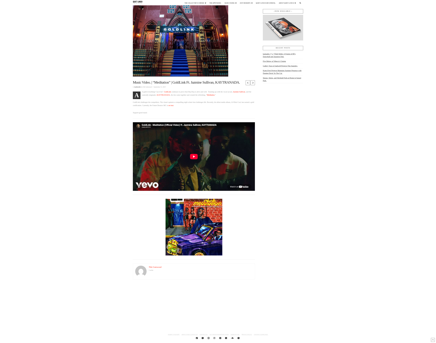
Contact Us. (204, 334)
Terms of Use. (235, 334)
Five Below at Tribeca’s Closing (274, 61)
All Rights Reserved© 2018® (219, 334)
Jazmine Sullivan (239, 92)
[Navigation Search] (300, 2)
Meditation (211, 95)
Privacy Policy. (247, 334)
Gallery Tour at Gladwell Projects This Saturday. (280, 66)
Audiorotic (137, 87)
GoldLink (167, 92)
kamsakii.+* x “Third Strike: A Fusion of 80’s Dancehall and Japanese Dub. (279, 55)
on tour (170, 105)
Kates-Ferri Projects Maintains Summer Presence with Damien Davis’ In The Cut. (282, 72)
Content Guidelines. (261, 334)
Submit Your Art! (174, 334)
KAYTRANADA (163, 95)
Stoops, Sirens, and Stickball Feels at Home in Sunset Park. (282, 79)
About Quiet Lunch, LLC (190, 334)
